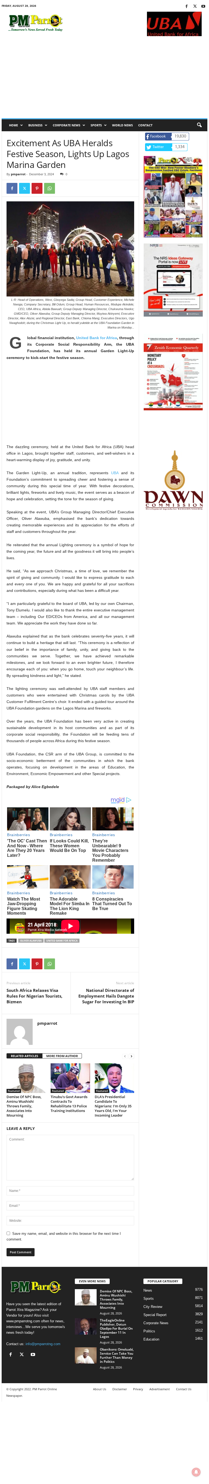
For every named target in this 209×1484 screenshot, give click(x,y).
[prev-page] (125, 1056)
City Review (152, 1307)
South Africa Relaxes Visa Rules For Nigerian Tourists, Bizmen (34, 996)
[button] (199, 125)
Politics (149, 1331)
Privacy (138, 1389)
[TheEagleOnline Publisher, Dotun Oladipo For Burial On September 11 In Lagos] (86, 1326)
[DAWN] (173, 480)
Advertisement (159, 1389)
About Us (99, 1389)
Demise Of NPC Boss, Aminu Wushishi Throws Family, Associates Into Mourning (24, 1106)
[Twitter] (195, 7)
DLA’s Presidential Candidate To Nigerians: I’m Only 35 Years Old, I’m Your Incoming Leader (113, 1106)
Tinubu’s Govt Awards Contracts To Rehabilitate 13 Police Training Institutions (69, 1103)
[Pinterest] (37, 188)
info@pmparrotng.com (43, 1344)
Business (35, 125)
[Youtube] (203, 7)
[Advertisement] (104, 77)
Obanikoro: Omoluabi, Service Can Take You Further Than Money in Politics (117, 1355)
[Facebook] (186, 7)
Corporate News (66, 125)
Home (13, 125)
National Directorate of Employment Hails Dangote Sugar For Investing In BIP (106, 996)
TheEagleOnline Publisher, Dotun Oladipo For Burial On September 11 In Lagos (116, 1328)
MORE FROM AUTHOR (62, 1056)
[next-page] (131, 1056)
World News (122, 125)
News (147, 1290)
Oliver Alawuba (31, 940)
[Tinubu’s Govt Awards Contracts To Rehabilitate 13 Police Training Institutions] (70, 1078)
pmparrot (18, 174)
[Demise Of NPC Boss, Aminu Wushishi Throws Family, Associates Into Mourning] (26, 1078)
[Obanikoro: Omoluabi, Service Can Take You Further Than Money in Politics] (86, 1355)
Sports (96, 125)
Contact (145, 125)
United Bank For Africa (62, 940)
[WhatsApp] (49, 188)
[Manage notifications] (196, 1472)
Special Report (155, 1315)
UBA (114, 473)
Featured (14, 1091)
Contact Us (183, 1389)
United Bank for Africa (96, 338)
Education (151, 1339)
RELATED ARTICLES (24, 1056)
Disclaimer (119, 1389)
